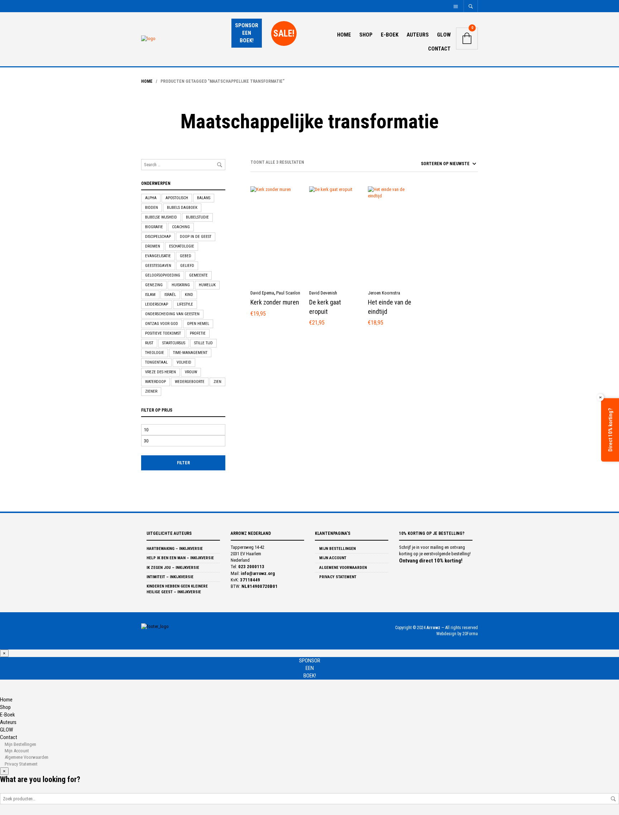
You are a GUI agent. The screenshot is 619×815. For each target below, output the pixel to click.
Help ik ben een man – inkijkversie (180, 558)
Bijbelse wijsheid (161, 217)
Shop (366, 35)
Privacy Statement (337, 577)
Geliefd (187, 265)
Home (344, 35)
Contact (439, 48)
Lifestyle (185, 304)
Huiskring (181, 285)
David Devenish (323, 293)
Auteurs (418, 35)
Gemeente (198, 275)
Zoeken (613, 799)
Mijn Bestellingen (337, 548)
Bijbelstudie (197, 217)
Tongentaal (156, 362)
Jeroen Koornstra (384, 293)
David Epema (262, 293)
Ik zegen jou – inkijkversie (173, 567)
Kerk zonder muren (274, 302)
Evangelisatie (158, 256)
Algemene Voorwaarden (342, 567)
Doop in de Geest (195, 236)
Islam (150, 294)
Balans (203, 198)
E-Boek (389, 35)
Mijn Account (332, 558)
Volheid (184, 362)
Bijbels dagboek (182, 207)
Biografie (154, 227)
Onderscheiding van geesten (172, 314)
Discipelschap (158, 236)
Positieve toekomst (163, 333)
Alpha (151, 198)
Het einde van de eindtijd (389, 306)
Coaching (181, 227)
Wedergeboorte (190, 381)
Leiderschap (156, 304)
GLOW (444, 35)
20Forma (470, 633)
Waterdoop (155, 381)
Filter (183, 462)
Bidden (151, 207)
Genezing (154, 285)
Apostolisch (176, 198)
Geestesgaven (158, 265)
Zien (217, 381)
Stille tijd (203, 343)
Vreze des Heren (160, 372)
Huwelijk (207, 285)
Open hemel (198, 323)
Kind (189, 294)
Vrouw (191, 372)
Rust (149, 343)
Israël (170, 294)
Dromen (152, 246)
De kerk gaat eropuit (325, 306)
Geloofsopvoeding (162, 275)
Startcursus (173, 343)
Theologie (154, 352)
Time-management (190, 352)
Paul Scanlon (288, 293)
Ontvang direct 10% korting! (430, 560)
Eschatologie (181, 246)
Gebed (185, 256)
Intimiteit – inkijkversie (170, 577)
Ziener (151, 391)
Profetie (198, 333)
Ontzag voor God (161, 323)
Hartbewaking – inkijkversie (175, 548)
